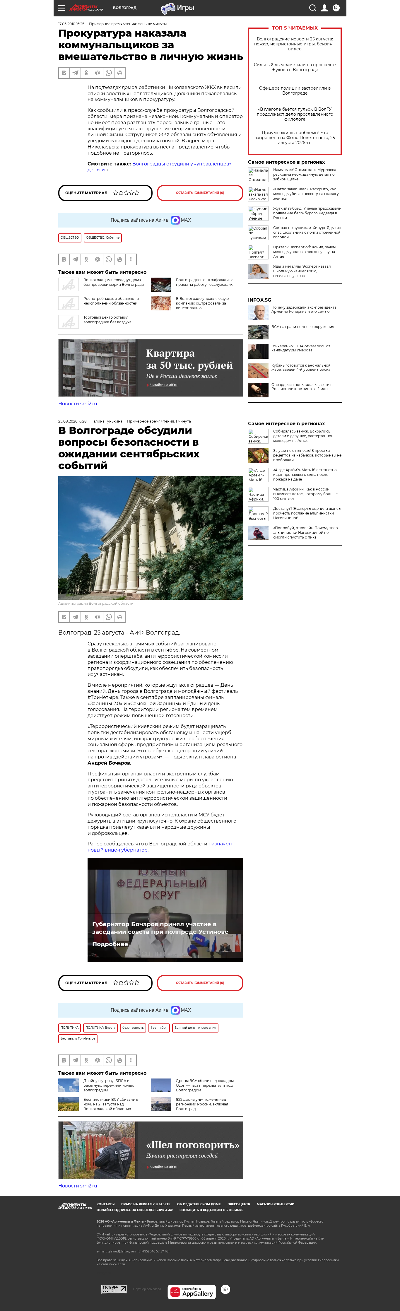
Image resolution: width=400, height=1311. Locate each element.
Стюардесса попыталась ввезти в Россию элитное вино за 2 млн (301, 387)
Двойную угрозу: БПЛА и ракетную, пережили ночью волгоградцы (108, 1085)
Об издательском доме (199, 1204)
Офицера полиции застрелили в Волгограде (295, 91)
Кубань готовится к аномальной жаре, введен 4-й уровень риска (301, 367)
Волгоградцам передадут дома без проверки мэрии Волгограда (113, 282)
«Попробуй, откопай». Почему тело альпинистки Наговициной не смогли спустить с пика (305, 532)
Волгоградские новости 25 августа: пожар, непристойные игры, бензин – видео (295, 44)
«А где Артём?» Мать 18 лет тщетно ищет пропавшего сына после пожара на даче (305, 474)
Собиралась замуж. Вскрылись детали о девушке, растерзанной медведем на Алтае (303, 436)
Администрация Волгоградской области (96, 603)
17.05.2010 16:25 (71, 24)
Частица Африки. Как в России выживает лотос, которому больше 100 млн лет (305, 494)
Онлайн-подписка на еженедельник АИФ (135, 1210)
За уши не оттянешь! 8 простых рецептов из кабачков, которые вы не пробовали (307, 455)
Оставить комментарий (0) (200, 193)
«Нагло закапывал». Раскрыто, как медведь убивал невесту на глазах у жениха (306, 194)
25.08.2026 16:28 (72, 421)
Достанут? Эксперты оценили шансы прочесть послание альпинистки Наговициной (307, 513)
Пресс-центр (239, 1204)
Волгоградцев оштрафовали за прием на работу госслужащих (204, 282)
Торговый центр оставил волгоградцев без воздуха (107, 319)
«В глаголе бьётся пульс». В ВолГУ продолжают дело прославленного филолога (295, 114)
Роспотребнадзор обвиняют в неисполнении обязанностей (111, 300)
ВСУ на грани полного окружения (302, 327)
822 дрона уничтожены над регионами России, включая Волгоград (202, 1104)
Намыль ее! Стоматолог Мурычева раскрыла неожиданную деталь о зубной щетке (304, 174)
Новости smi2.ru (77, 403)
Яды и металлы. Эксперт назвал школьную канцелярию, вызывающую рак (302, 271)
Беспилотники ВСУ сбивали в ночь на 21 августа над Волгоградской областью (110, 1104)
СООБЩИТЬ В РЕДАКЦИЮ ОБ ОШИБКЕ (211, 1210)
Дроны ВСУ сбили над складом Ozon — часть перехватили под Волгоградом (205, 1085)
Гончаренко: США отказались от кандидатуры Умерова (300, 348)
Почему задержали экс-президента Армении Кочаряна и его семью (303, 309)
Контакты (105, 1204)
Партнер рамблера (147, 1289)
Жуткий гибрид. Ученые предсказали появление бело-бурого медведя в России (307, 213)
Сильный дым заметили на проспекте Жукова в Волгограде (295, 67)
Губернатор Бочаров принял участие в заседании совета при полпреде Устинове (160, 928)
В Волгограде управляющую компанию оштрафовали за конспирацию (202, 303)
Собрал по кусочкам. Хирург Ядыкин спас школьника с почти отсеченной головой (307, 232)
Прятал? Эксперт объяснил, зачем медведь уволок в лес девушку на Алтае (304, 252)
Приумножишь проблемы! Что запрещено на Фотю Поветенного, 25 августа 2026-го (295, 137)
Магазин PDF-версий (275, 1204)
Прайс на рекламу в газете (145, 1204)
